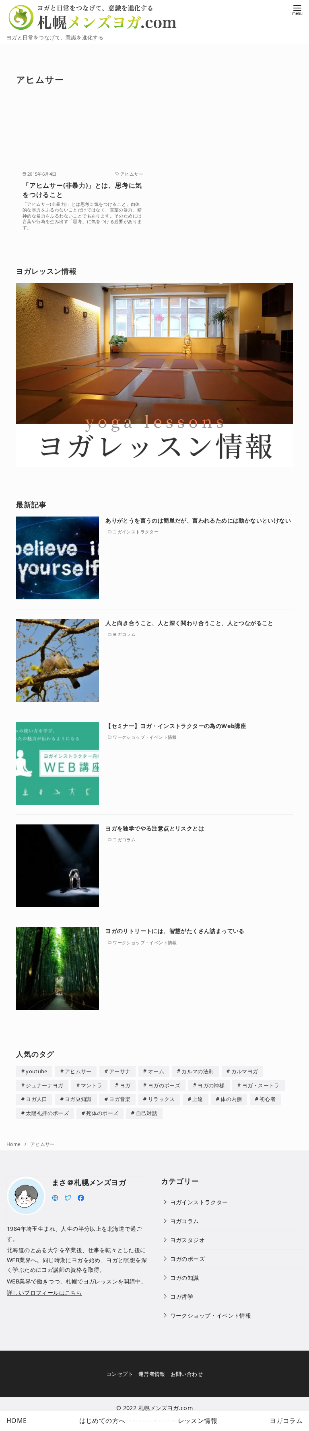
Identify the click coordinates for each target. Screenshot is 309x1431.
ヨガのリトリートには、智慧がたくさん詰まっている (175, 931)
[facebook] (80, 1197)
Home (14, 1144)
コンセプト (119, 1374)
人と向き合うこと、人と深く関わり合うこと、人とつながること (189, 623)
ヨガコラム (184, 1221)
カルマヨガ (244, 1071)
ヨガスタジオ (187, 1240)
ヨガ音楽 (119, 1099)
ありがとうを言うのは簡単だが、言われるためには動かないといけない (198, 520)
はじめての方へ (102, 1420)
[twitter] (68, 1197)
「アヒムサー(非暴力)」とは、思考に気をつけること (82, 190)
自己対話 (146, 1113)
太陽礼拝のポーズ (47, 1113)
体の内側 (231, 1099)
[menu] (297, 9)
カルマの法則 (197, 1071)
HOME (16, 1420)
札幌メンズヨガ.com (165, 1408)
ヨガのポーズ (164, 1085)
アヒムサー (78, 1071)
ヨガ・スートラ (261, 1085)
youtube (36, 1071)
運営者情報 (151, 1374)
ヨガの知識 (184, 1277)
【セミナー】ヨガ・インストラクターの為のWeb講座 (175, 726)
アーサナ (119, 1071)
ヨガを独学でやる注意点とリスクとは (154, 828)
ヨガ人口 (36, 1099)
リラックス (161, 1099)
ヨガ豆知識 (78, 1099)
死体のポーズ (102, 1113)
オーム (156, 1071)
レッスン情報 (197, 1420)
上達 (197, 1099)
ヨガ (125, 1085)
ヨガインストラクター (199, 1202)
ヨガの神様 (211, 1085)
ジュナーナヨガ (44, 1085)
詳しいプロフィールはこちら (44, 1292)
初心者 (268, 1099)
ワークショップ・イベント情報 (210, 1315)
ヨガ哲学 (182, 1296)
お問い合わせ (187, 1374)
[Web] (55, 1197)
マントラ (91, 1085)
